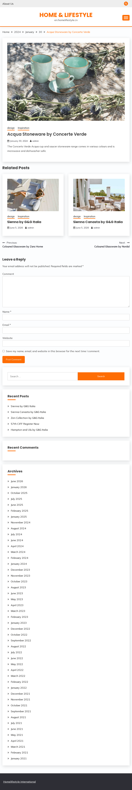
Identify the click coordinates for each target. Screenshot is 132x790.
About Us (8, 3)
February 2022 (19, 681)
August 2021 (18, 717)
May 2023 (17, 599)
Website (7, 338)
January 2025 (19, 516)
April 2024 (17, 546)
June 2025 (17, 504)
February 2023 (19, 616)
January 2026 (19, 487)
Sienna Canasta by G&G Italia (98, 222)
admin (35, 140)
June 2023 (17, 593)
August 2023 (18, 587)
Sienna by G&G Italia (24, 222)
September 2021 (21, 711)
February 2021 (19, 752)
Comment (8, 273)
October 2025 (19, 492)
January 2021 (19, 758)
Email (6, 324)
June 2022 (17, 658)
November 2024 (20, 522)
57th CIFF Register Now (25, 423)
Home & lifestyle (66, 15)
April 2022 (17, 670)
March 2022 (18, 675)
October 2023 (19, 581)
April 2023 (17, 605)
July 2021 (16, 723)
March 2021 (18, 746)
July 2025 (16, 498)
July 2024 (16, 534)
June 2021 (17, 729)
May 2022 (17, 664)
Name (6, 311)
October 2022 (19, 634)
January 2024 (19, 563)
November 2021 (20, 699)
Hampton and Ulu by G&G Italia (29, 429)
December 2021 (20, 693)
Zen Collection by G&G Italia (27, 417)
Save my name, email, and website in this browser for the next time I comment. (53, 351)
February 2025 (19, 510)
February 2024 (19, 557)
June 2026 (17, 481)
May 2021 (17, 734)
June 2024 (17, 540)
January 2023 (19, 622)
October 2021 (19, 705)
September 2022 (21, 640)
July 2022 (16, 652)
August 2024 (18, 528)
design (11, 127)
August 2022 (18, 646)
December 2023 (20, 569)
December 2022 (20, 628)
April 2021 (17, 740)
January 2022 (19, 687)
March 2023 (18, 611)
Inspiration (23, 127)
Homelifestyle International (19, 781)
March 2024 (18, 551)
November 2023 (20, 575)
